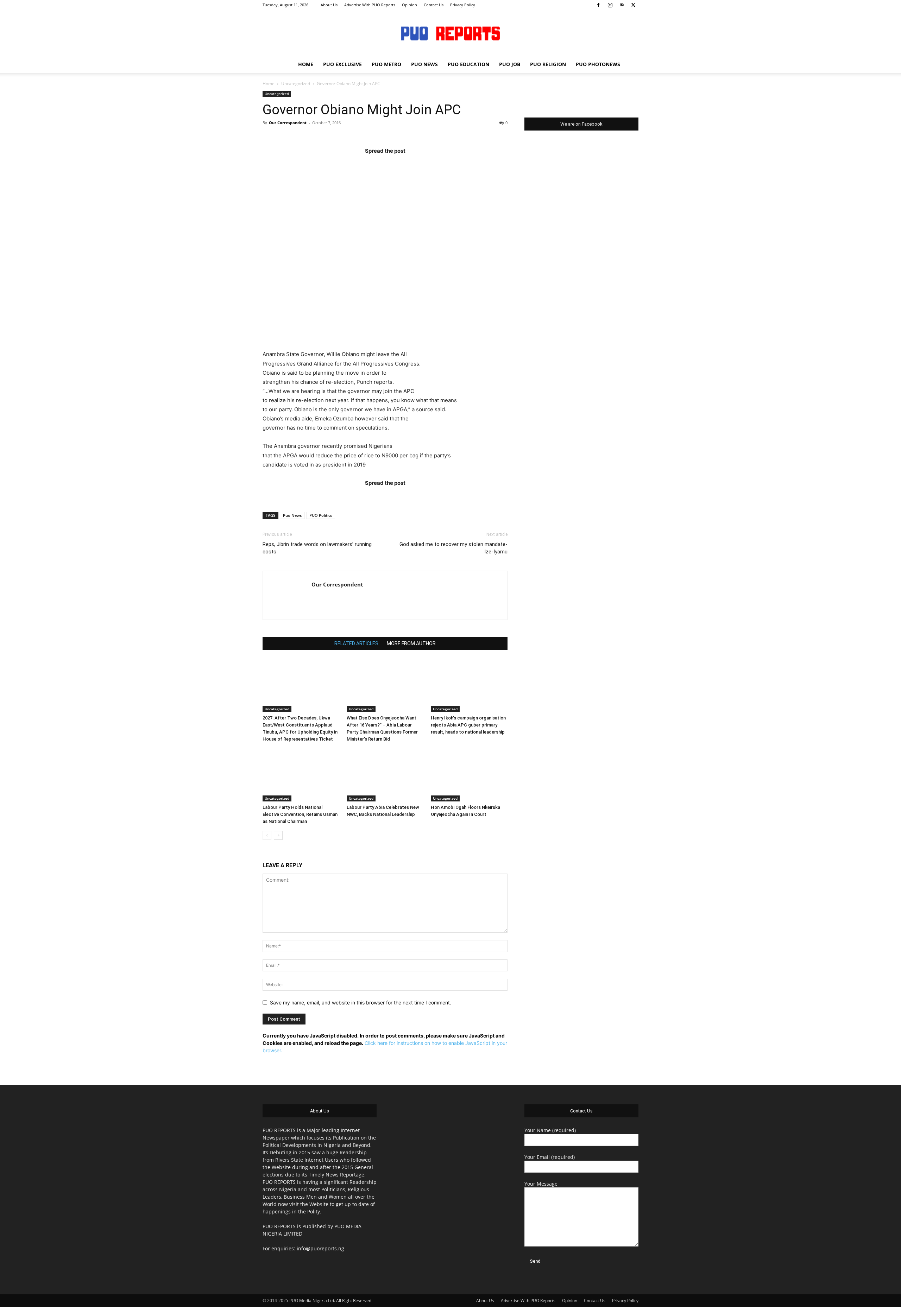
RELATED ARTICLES (356, 643)
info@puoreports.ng (320, 1248)
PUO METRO (386, 64)
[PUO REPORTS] (450, 33)
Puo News (292, 515)
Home (269, 84)
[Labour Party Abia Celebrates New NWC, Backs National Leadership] (385, 775)
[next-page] (278, 835)
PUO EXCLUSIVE (342, 64)
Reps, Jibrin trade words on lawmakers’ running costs (317, 548)
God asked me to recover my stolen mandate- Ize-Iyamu (453, 548)
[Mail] (621, 5)
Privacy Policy (462, 4)
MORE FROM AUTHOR (411, 643)
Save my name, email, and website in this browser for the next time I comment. (360, 1002)
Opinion (409, 4)
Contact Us (433, 4)
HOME (305, 64)
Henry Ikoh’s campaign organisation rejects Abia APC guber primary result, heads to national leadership (468, 725)
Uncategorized (295, 84)
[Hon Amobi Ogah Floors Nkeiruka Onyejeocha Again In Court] (469, 775)
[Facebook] (598, 5)
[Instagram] (610, 5)
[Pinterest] (399, 165)
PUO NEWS (424, 64)
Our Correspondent (288, 122)
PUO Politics (320, 515)
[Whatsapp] (426, 165)
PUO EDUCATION (468, 64)
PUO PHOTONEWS (598, 64)
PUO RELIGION (548, 64)
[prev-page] (267, 835)
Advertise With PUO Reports (369, 4)
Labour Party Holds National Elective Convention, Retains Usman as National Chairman (300, 814)
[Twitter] (633, 5)
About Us (329, 4)
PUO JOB (509, 64)
